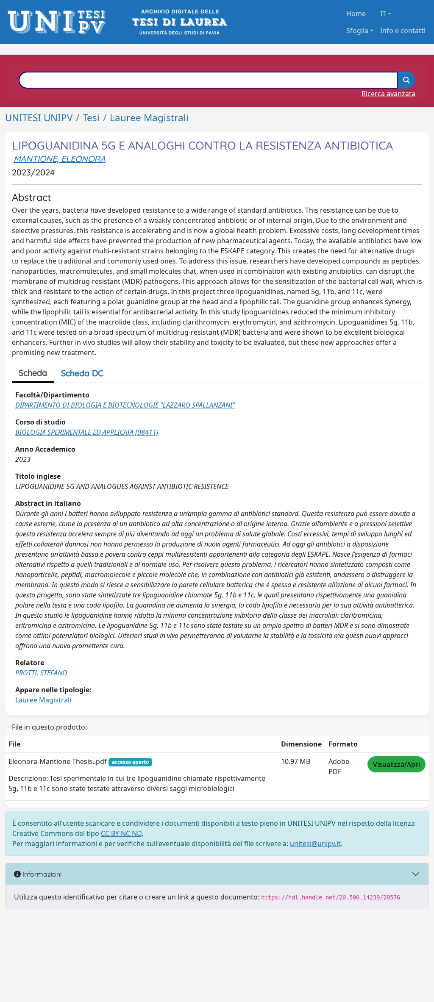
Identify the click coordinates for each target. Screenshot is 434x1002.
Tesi (91, 117)
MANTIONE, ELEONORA (60, 158)
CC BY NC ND (121, 833)
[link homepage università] (179, 22)
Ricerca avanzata (388, 93)
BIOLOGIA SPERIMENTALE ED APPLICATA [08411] (87, 432)
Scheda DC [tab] (82, 373)
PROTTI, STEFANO (41, 672)
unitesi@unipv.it (315, 843)
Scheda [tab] (33, 372)
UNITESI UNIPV (38, 117)
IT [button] (383, 13)
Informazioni (41, 874)
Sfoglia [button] (357, 30)
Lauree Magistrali (149, 117)
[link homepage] (59, 22)
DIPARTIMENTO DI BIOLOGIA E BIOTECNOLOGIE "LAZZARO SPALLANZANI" (125, 405)
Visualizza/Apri (396, 764)
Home (356, 13)
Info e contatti (403, 30)
